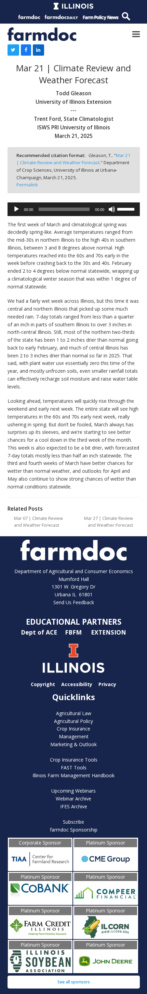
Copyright (43, 684)
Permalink (27, 185)
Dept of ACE (40, 632)
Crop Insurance (73, 728)
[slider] (126, 208)
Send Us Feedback (73, 602)
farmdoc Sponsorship (73, 829)
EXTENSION (108, 632)
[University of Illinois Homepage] (74, 658)
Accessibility (76, 684)
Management (74, 736)
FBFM (74, 632)
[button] (136, 34)
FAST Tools (73, 767)
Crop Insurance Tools (73, 759)
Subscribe (73, 822)
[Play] (16, 209)
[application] (74, 209)
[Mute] (111, 209)
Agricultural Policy (73, 721)
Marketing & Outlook (73, 744)
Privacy (107, 684)
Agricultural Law (73, 713)
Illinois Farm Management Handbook (73, 775)
